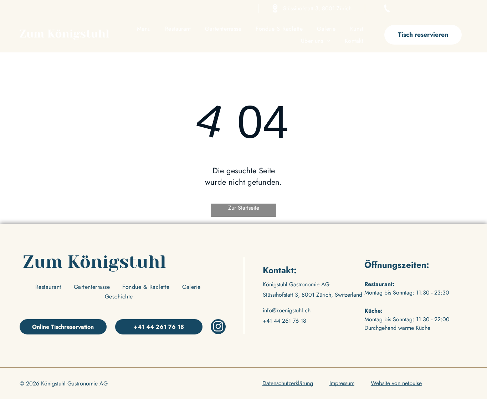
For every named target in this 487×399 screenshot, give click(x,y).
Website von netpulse (396, 383)
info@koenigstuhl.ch (287, 310)
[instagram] (218, 327)
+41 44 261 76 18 (419, 8)
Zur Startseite (243, 208)
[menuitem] (144, 29)
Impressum (341, 383)
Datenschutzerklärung (287, 383)
